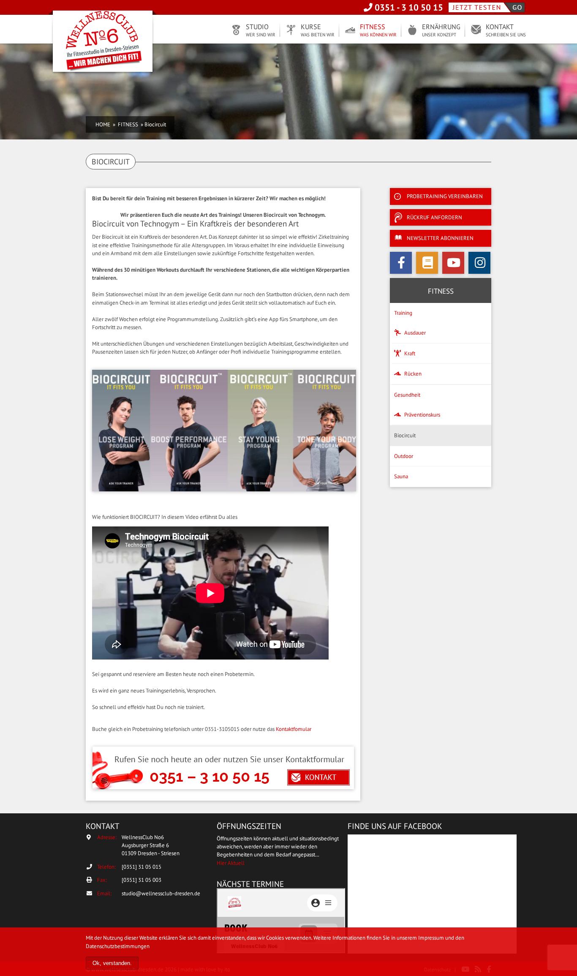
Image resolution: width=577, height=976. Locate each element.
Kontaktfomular (293, 729)
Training (403, 312)
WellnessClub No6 (103, 42)
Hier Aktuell (231, 863)
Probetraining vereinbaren (445, 196)
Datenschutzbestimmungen (118, 946)
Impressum (431, 937)
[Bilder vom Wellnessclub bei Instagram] (479, 263)
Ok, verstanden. (112, 963)
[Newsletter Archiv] (427, 263)
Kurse (318, 30)
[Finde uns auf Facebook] (401, 263)
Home (102, 124)
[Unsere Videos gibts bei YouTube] (453, 263)
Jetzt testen (486, 7)
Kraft (409, 353)
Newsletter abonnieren (440, 238)
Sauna (401, 476)
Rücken (413, 373)
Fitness (378, 30)
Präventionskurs (422, 414)
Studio (260, 30)
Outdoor (403, 456)
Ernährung (441, 30)
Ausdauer (415, 332)
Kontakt (506, 30)
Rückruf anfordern (434, 217)
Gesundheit (407, 394)
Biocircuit (405, 435)
